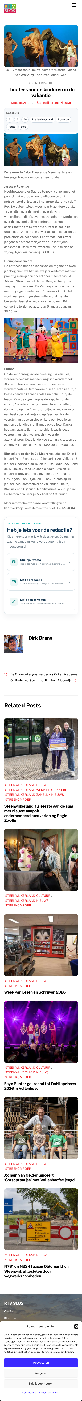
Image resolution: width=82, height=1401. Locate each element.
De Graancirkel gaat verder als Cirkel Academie (43, 674)
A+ (25, 119)
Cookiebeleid (29, 1392)
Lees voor (63, 119)
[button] (76, 1326)
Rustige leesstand (42, 119)
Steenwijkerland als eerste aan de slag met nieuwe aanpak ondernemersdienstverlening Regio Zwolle (38, 813)
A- (9, 119)
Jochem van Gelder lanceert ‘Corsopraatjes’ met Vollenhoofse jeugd (39, 1177)
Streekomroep (18, 799)
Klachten (10, 1318)
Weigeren (41, 1373)
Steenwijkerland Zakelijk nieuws (34, 794)
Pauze (11, 126)
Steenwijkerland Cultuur (27, 896)
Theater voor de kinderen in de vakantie (41, 92)
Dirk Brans (20, 102)
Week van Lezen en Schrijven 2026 (35, 992)
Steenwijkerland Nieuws (54, 102)
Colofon (9, 1311)
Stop (23, 126)
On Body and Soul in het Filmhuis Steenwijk (41, 680)
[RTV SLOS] (10, 11)
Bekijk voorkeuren (41, 1383)
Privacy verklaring (48, 1392)
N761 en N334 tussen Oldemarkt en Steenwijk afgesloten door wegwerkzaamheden (36, 1271)
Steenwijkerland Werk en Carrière (36, 790)
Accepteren (41, 1362)
